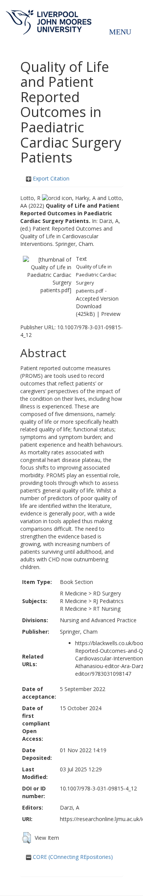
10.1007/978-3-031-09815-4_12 (98, 788)
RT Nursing (107, 608)
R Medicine (73, 593)
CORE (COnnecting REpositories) (72, 856)
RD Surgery (107, 593)
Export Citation (50, 178)
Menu (120, 32)
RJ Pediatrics (108, 601)
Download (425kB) (88, 309)
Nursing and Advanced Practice (98, 620)
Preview (111, 313)
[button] (26, 838)
